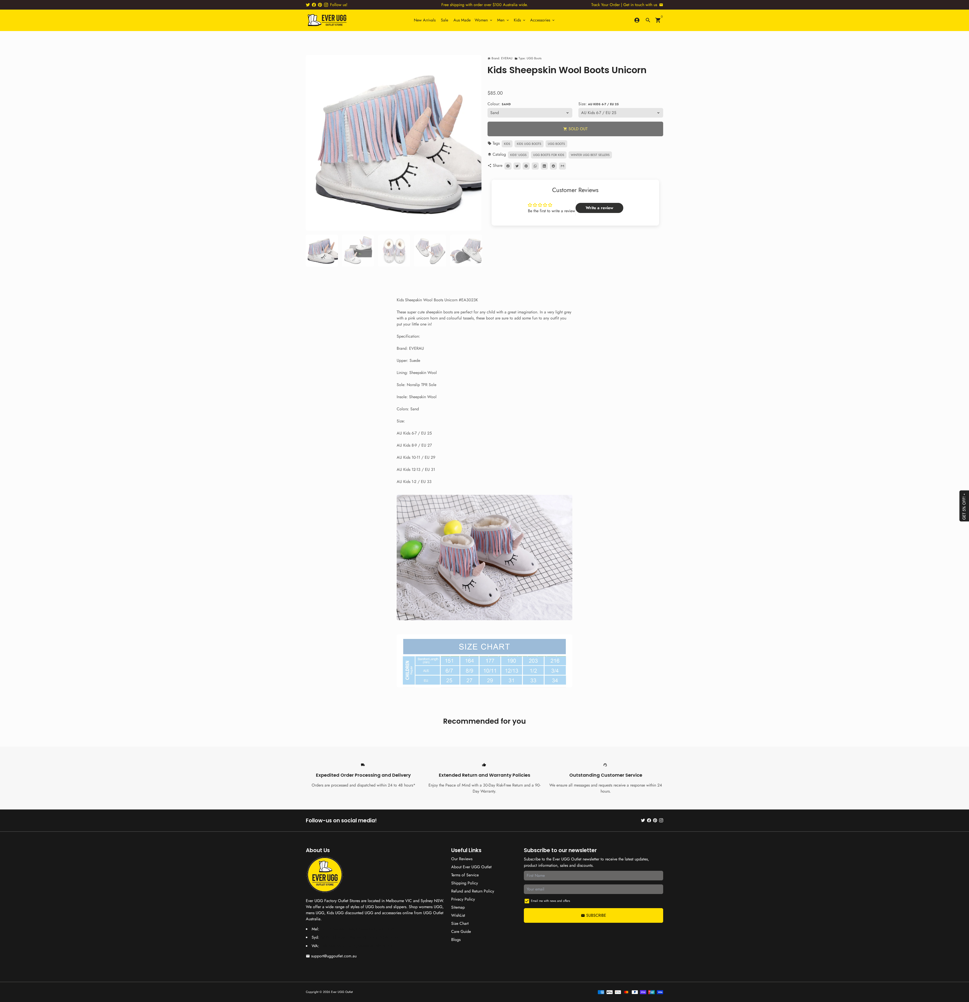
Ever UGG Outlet (342, 992)
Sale (444, 20)
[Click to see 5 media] (466, 251)
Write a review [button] (599, 208)
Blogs (456, 939)
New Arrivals (425, 20)
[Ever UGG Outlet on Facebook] (314, 5)
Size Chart (460, 923)
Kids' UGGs (518, 155)
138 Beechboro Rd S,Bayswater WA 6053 (356, 946)
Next (474, 143)
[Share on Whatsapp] (535, 166)
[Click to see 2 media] (358, 251)
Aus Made (462, 20)
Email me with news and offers (550, 901)
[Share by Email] (562, 166)
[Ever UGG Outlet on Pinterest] (320, 5)
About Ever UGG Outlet (471, 867)
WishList (458, 915)
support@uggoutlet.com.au (331, 956)
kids (507, 144)
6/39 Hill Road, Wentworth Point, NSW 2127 (359, 937)
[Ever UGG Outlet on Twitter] (308, 5)
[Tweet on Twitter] (517, 166)
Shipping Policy (464, 883)
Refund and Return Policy (472, 891)
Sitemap (458, 907)
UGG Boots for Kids (548, 155)
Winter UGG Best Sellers (590, 155)
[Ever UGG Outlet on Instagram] (326, 5)
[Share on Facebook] (508, 166)
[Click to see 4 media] (430, 251)
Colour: (499, 104)
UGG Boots (556, 144)
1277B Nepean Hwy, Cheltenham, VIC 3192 (357, 929)
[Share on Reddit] (553, 166)
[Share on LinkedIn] (544, 166)
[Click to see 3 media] (394, 251)
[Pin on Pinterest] (526, 166)
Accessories (542, 20)
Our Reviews (461, 859)
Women (484, 20)
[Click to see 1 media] (322, 251)
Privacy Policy (463, 899)
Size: (598, 104)
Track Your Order (605, 5)
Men (503, 20)
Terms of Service (465, 875)
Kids (520, 20)
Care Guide (461, 931)
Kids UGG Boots (529, 144)
